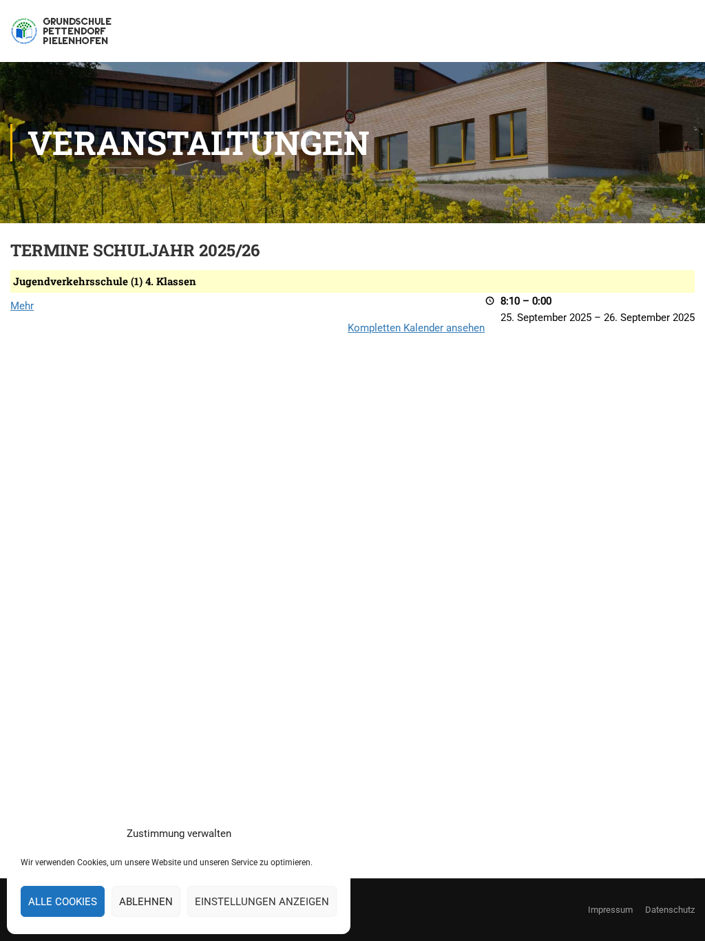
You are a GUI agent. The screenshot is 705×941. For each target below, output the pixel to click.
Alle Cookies (62, 902)
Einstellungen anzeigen (262, 902)
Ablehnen (146, 902)
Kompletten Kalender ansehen (416, 328)
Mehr (22, 306)
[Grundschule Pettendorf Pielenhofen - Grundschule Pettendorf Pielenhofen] (63, 38)
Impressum (610, 909)
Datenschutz (670, 909)
